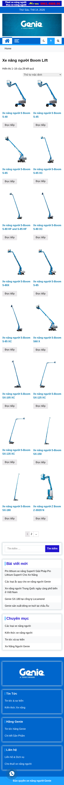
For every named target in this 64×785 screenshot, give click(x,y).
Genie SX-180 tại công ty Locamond (25, 599)
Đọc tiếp (10, 125)
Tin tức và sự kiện (15, 639)
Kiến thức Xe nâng (15, 707)
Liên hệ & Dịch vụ (14, 757)
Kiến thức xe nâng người (18, 632)
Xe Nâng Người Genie (17, 646)
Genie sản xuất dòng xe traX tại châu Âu (27, 606)
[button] (43, 41)
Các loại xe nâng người (18, 626)
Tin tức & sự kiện (14, 700)
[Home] (7, 41)
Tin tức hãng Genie (15, 729)
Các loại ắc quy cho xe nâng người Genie (28, 581)
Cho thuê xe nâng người (18, 764)
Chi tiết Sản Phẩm (15, 735)
